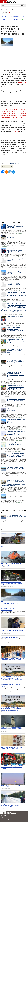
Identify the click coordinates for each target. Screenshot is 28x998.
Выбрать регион (4, 818)
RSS (17, 819)
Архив (10, 16)
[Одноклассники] (6, 172)
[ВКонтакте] (3, 172)
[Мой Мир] (13, 172)
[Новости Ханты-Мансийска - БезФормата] (8, 1)
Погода (23, 16)
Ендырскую (15, 131)
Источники (16, 16)
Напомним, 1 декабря (8, 109)
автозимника (22, 82)
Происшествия (5, 19)
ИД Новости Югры (14, 163)
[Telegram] (10, 172)
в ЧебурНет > (22, 19)
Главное (3, 16)
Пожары (14, 19)
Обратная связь (4, 817)
